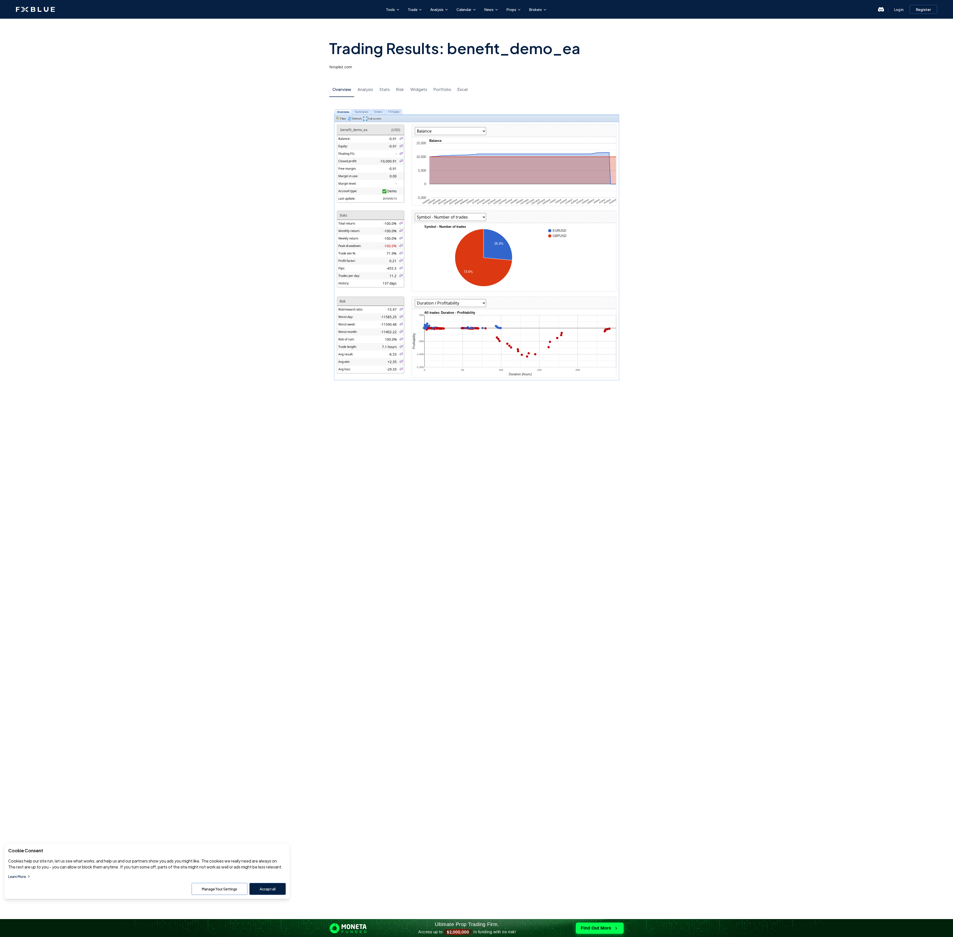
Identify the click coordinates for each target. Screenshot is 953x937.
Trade (412, 9)
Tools (390, 9)
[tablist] (476, 89)
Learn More (17, 876)
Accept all (268, 889)
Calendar (463, 9)
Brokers (535, 9)
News (489, 9)
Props (511, 9)
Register (923, 9)
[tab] (341, 89)
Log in (899, 9)
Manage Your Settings (219, 889)
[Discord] (881, 9)
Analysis (436, 9)
